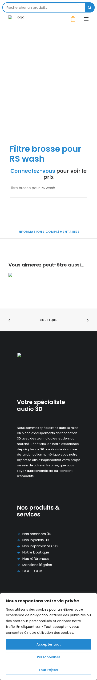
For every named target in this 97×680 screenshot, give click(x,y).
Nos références (35, 558)
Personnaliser (48, 657)
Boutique (48, 320)
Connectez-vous (32, 171)
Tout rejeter (48, 669)
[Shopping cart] (71, 19)
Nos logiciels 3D (35, 539)
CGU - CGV (32, 570)
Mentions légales (37, 564)
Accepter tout (48, 644)
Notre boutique (35, 552)
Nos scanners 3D (36, 533)
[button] (86, 19)
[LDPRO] (18, 18)
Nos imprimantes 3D (40, 546)
